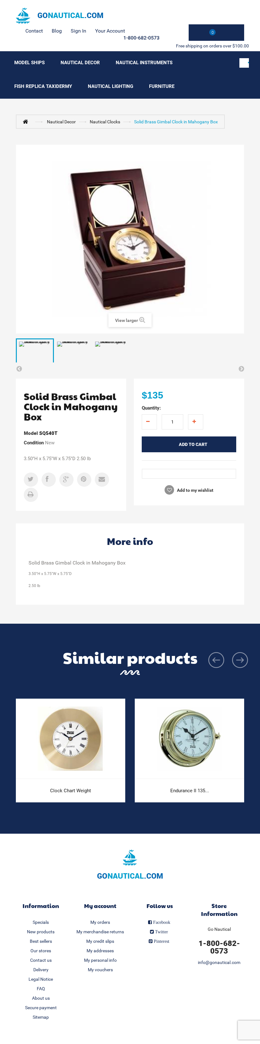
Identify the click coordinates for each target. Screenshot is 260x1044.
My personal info (100, 960)
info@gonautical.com (219, 962)
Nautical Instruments (144, 62)
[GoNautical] (59, 15)
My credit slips (100, 941)
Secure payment (41, 1007)
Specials (41, 922)
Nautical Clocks (105, 121)
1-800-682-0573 (141, 38)
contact (34, 31)
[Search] (244, 63)
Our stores (40, 950)
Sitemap (41, 1017)
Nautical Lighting (110, 86)
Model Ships (29, 62)
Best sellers (41, 941)
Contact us (41, 960)
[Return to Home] (27, 121)
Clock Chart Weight (70, 791)
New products (41, 931)
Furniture (161, 86)
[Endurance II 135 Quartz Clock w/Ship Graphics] (189, 739)
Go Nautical (219, 929)
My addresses (100, 950)
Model (31, 433)
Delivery (41, 969)
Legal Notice (41, 979)
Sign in (78, 31)
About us (41, 998)
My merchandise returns (100, 931)
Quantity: (151, 408)
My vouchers (100, 969)
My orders (100, 922)
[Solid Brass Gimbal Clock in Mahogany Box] (35, 352)
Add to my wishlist (194, 490)
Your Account (110, 31)
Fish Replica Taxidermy (43, 86)
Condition (34, 443)
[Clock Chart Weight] (70, 739)
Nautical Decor (80, 62)
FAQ (41, 988)
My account (100, 906)
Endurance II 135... (189, 791)
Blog (57, 31)
